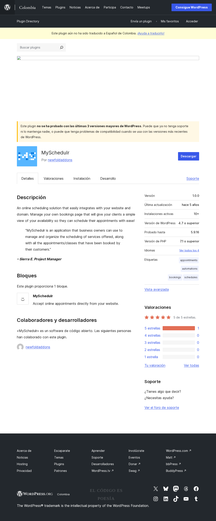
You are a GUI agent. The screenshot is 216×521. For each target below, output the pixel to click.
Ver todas (191, 365)
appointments (188, 260)
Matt (171, 457)
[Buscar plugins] (61, 47)
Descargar (188, 156)
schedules (190, 277)
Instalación (81, 178)
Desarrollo (108, 178)
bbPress (173, 464)
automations (189, 268)
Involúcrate (136, 450)
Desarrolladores (103, 464)
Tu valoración (154, 365)
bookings (175, 277)
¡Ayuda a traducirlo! (150, 33)
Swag (134, 470)
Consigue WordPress (192, 7)
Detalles (27, 178)
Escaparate (62, 450)
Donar (135, 464)
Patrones (60, 470)
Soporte (192, 178)
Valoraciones (53, 178)
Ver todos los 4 (189, 250)
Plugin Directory (28, 21)
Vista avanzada (156, 289)
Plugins (59, 464)
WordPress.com (179, 450)
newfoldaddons (60, 160)
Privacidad (24, 470)
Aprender (98, 450)
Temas (58, 457)
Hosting (22, 464)
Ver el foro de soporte (161, 407)
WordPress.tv (103, 470)
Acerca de (24, 450)
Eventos (134, 457)
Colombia (63, 494)
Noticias (22, 457)
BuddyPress (176, 470)
